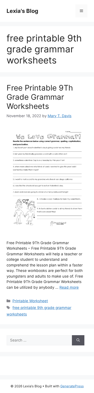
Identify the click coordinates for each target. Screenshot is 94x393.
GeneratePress (72, 386)
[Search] (78, 340)
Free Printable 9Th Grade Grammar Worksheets (40, 97)
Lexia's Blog (22, 11)
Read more (69, 287)
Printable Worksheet (30, 301)
